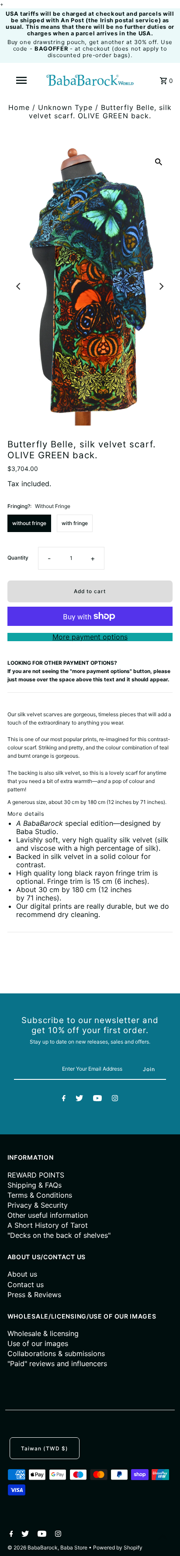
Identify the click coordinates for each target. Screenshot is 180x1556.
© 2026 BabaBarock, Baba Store (48, 1547)
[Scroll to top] (162, 1538)
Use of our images (37, 1343)
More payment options (90, 637)
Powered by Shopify (117, 1547)
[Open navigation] (22, 80)
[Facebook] (64, 1099)
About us (22, 1274)
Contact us (25, 1284)
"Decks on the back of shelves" (59, 1235)
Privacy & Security (37, 1205)
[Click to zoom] (158, 161)
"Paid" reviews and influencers (57, 1363)
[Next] (160, 286)
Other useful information (47, 1215)
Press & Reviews (34, 1294)
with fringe (75, 523)
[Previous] (19, 286)
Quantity (17, 557)
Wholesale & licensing (43, 1333)
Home (19, 107)
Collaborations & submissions (56, 1353)
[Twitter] (79, 1099)
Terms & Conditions (39, 1195)
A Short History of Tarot (47, 1225)
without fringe (29, 523)
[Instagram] (115, 1099)
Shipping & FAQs (34, 1185)
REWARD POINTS (35, 1175)
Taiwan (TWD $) (44, 1448)
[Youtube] (97, 1099)
